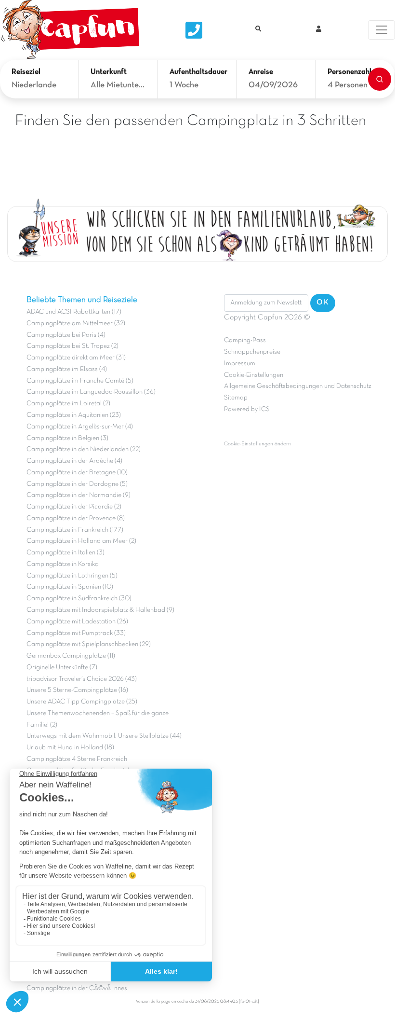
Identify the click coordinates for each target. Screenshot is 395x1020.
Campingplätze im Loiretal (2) (68, 403)
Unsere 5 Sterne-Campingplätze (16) (77, 690)
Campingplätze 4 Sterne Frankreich (76, 759)
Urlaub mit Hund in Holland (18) (70, 747)
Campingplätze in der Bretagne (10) (77, 472)
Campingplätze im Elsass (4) (66, 369)
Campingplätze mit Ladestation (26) (77, 622)
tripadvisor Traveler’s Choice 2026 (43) (81, 679)
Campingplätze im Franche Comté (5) (79, 381)
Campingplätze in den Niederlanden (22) (83, 449)
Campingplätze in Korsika (62, 564)
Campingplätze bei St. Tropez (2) (72, 346)
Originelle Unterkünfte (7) (61, 667)
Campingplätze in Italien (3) (65, 553)
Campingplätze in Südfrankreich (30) (79, 598)
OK (322, 302)
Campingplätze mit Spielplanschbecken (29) (88, 644)
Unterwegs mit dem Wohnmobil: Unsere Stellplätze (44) (104, 736)
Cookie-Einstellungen (253, 375)
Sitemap (236, 398)
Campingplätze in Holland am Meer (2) (81, 541)
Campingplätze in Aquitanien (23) (73, 415)
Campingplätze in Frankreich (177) (74, 530)
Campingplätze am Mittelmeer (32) (75, 323)
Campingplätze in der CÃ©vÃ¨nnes (76, 988)
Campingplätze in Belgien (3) (67, 438)
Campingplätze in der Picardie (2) (73, 507)
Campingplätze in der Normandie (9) (78, 495)
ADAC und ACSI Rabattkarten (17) (73, 312)
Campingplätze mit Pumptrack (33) (76, 633)
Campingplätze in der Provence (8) (75, 518)
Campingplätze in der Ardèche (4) (74, 461)
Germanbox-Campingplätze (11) (70, 656)
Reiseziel (26, 72)
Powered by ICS (247, 409)
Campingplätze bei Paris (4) (65, 335)
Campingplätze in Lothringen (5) (72, 576)
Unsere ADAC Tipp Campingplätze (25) (81, 702)
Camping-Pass (245, 340)
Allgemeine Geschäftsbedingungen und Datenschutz (297, 386)
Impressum (239, 363)
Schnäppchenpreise (252, 352)
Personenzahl (349, 72)
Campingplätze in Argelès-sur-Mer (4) (79, 427)
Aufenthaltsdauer (197, 72)
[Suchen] (379, 79)
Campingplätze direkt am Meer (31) (76, 358)
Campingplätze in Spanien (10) (69, 587)
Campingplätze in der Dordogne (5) (77, 484)
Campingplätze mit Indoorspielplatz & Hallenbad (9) (100, 610)
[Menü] (381, 30)
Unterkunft (109, 72)
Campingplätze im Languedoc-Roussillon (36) (91, 392)
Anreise (261, 72)
